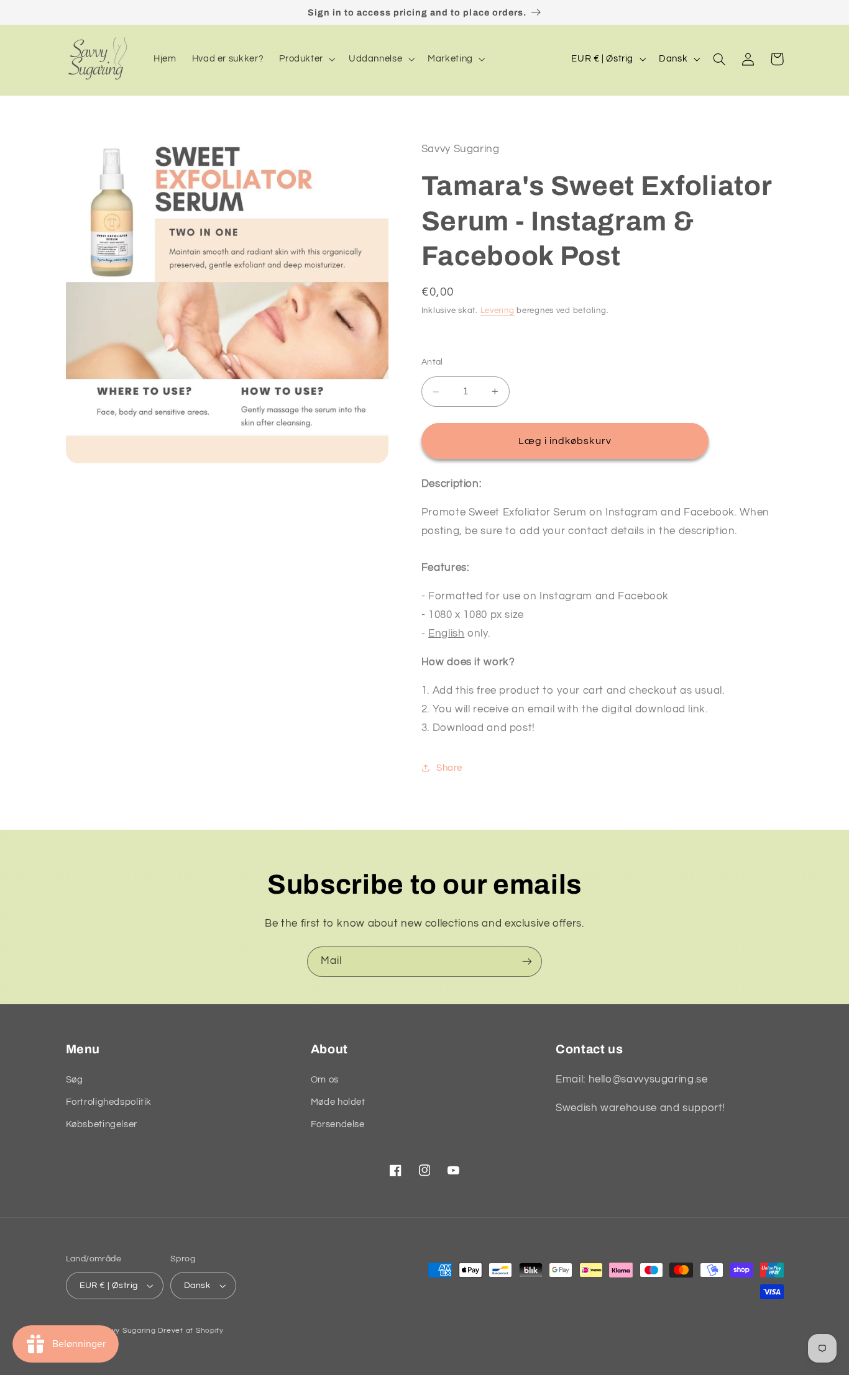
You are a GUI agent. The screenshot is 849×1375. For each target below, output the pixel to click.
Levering (497, 311)
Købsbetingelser (101, 1124)
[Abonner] (527, 961)
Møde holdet (338, 1102)
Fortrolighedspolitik (109, 1102)
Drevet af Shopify (191, 1330)
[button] (306, 59)
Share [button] (449, 768)
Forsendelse (338, 1124)
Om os (325, 1079)
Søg (74, 1079)
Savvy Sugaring (126, 1330)
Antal (432, 362)
